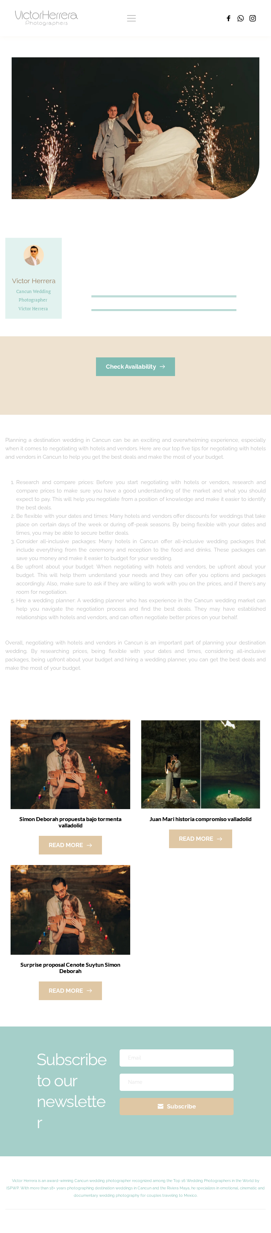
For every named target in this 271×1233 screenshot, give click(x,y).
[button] (131, 18)
